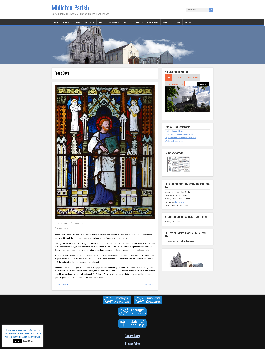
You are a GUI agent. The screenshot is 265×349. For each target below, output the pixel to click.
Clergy (66, 22)
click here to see (181, 202)
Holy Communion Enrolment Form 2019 (180, 138)
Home (56, 22)
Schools (166, 22)
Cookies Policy (132, 336)
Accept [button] (17, 341)
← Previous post (61, 284)
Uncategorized (62, 228)
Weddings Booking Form (175, 141)
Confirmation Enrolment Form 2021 (179, 134)
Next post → (150, 284)
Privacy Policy (132, 343)
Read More (28, 341)
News (101, 22)
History (127, 22)
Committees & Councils (84, 22)
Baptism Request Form (174, 131)
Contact (188, 22)
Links (178, 22)
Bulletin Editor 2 (63, 223)
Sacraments (114, 22)
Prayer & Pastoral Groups (147, 22)
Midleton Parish (70, 7)
